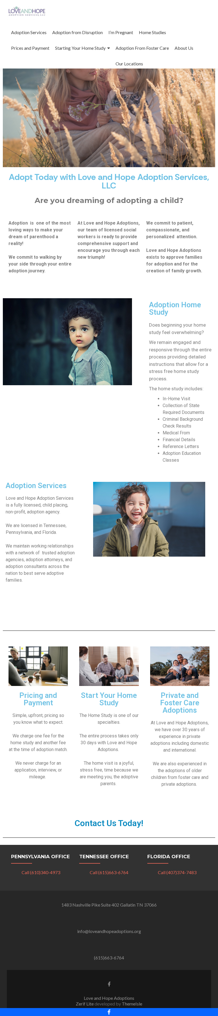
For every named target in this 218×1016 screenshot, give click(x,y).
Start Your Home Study (109, 699)
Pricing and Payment (38, 699)
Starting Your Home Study (80, 48)
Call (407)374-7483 (177, 872)
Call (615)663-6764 (109, 872)
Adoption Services (29, 32)
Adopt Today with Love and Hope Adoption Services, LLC (109, 181)
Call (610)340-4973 (41, 872)
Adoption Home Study (175, 308)
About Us (184, 48)
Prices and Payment (30, 48)
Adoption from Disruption (77, 32)
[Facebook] (109, 1012)
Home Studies (152, 32)
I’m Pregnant (120, 32)
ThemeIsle (132, 1003)
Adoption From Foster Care (142, 48)
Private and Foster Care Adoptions (179, 702)
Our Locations (129, 63)
